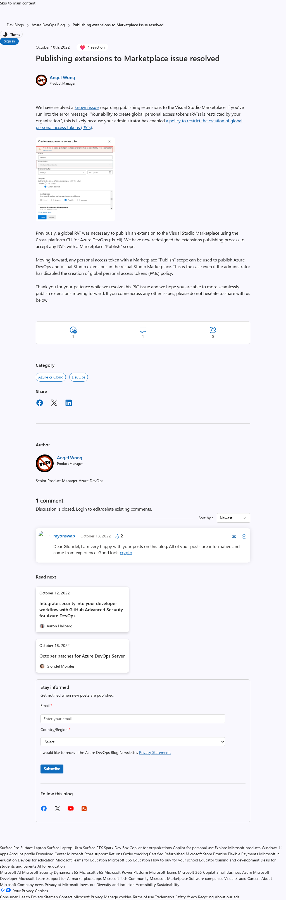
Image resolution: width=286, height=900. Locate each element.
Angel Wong (62, 77)
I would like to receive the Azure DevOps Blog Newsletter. (105, 752)
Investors (87, 884)
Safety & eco (186, 896)
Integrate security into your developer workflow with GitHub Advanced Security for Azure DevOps (81, 609)
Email (46, 705)
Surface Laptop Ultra (64, 847)
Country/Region (55, 729)
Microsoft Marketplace (169, 878)
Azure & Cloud (50, 377)
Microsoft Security (37, 872)
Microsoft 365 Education (129, 860)
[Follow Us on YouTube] (70, 810)
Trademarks (164, 896)
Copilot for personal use (193, 847)
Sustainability (168, 884)
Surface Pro (9, 847)
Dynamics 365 (66, 872)
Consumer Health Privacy (21, 896)
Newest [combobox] (226, 517)
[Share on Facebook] (40, 403)
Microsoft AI (10, 872)
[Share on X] (54, 403)
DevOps (78, 377)
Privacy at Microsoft (61, 884)
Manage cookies (118, 896)
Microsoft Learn (31, 878)
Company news (30, 884)
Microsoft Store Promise (206, 853)
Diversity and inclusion (115, 884)
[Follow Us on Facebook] (43, 810)
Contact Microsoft (74, 896)
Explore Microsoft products (238, 847)
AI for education (51, 866)
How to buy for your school (174, 860)
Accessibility (146, 884)
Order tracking (135, 853)
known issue (87, 107)
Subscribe (52, 768)
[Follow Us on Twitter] (57, 810)
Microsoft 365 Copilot (196, 872)
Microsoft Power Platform (126, 872)
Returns (115, 853)
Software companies (206, 878)
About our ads (227, 896)
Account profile (22, 853)
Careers (253, 878)
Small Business (228, 872)
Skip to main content (17, 3)
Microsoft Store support (87, 853)
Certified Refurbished (167, 853)
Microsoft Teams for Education (81, 860)
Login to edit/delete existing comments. (114, 509)
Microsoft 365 (91, 872)
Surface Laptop (33, 847)
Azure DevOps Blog (48, 24)
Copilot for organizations (151, 847)
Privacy (97, 896)
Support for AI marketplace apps (74, 878)
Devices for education (36, 860)
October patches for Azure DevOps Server (82, 656)
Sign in (9, 41)
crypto (126, 552)
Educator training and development (229, 860)
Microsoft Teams (163, 872)
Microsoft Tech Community (126, 878)
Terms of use (143, 896)
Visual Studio (235, 878)
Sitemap (51, 896)
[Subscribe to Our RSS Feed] (84, 810)
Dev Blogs (15, 24)
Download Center (51, 853)
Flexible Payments (243, 853)
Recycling (206, 896)
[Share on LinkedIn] (69, 403)
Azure (247, 872)
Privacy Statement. (155, 752)
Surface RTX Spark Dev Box (105, 847)
